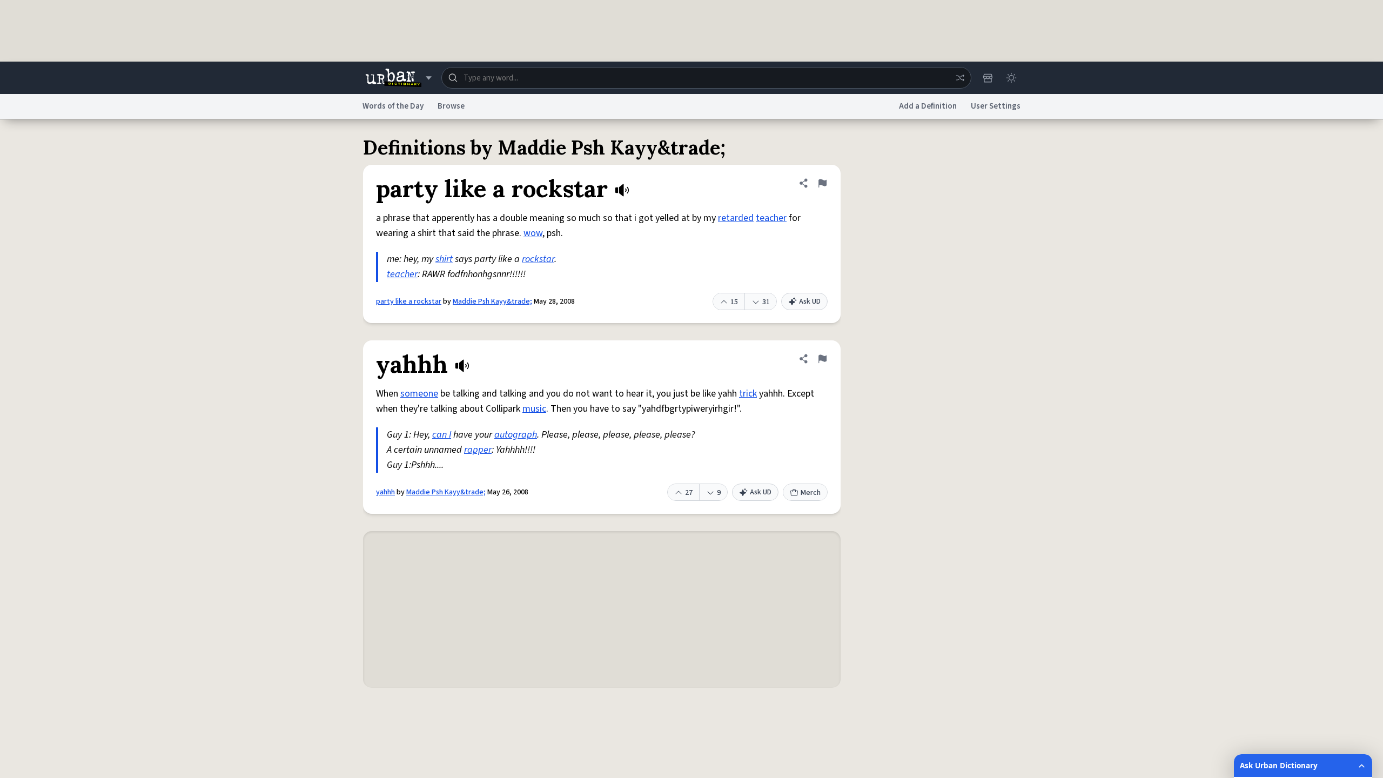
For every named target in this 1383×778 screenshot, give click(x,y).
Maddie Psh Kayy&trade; (492, 301)
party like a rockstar (408, 301)
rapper (478, 450)
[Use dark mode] (1011, 78)
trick (748, 393)
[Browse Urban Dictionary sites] (398, 77)
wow (532, 233)
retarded (736, 218)
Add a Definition (928, 106)
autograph (515, 434)
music (534, 408)
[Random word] (960, 77)
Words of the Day (393, 106)
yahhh (385, 492)
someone (419, 393)
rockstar (538, 259)
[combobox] (706, 78)
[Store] (987, 78)
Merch (811, 492)
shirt (444, 259)
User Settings (996, 106)
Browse (451, 106)
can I (441, 434)
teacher (771, 218)
